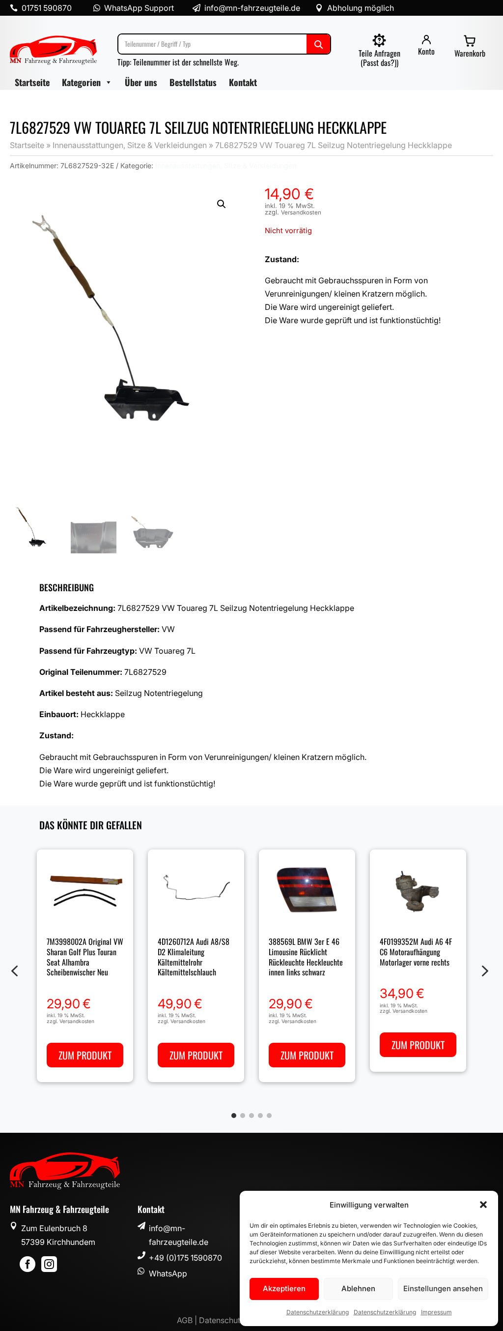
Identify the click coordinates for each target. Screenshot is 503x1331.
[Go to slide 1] (233, 1115)
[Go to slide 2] (242, 1115)
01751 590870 (47, 8)
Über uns (141, 82)
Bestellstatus (193, 82)
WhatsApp (168, 1273)
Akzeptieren (284, 1288)
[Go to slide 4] (260, 1115)
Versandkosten (301, 212)
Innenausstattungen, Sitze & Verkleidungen (130, 145)
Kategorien (81, 82)
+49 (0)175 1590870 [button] (185, 1258)
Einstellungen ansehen (443, 1288)
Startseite (32, 82)
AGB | (188, 1320)
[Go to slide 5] (269, 1115)
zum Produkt (85, 1055)
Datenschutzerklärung (317, 1312)
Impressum (436, 1312)
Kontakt (243, 82)
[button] (483, 1205)
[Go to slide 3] (251, 1115)
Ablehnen (358, 1288)
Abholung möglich (360, 8)
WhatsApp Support (139, 8)
